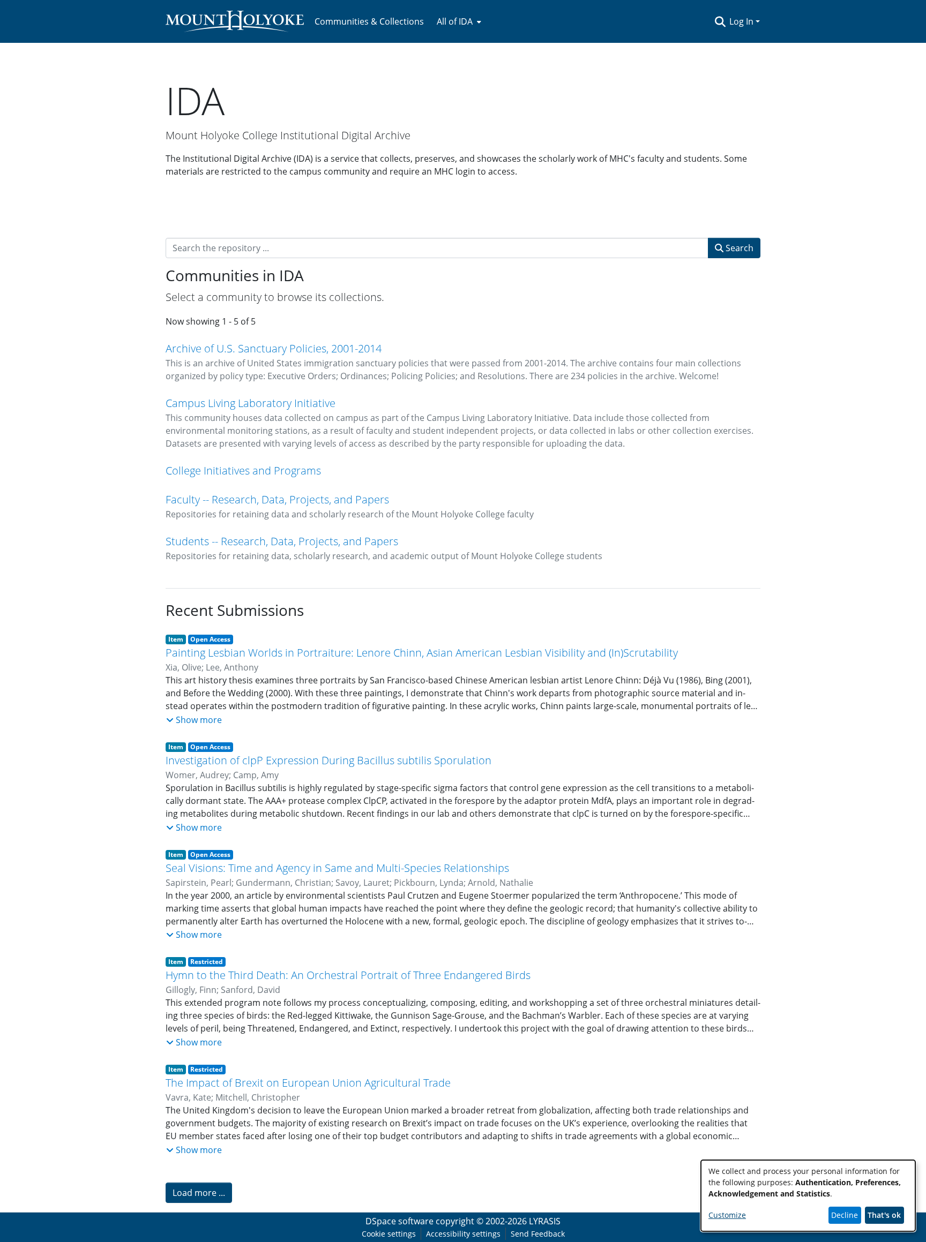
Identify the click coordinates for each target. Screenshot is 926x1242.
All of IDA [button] (455, 21)
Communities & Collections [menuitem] (369, 21)
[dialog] (808, 1195)
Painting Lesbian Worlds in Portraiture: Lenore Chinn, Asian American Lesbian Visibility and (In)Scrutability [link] (422, 652)
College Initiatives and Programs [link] (243, 470)
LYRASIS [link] (545, 1221)
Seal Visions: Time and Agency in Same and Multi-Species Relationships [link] (337, 868)
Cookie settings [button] (389, 1234)
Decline (844, 1215)
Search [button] (738, 248)
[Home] (235, 21)
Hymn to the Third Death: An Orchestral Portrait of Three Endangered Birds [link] (348, 975)
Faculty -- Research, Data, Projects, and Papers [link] (277, 499)
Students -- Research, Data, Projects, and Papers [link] (282, 541)
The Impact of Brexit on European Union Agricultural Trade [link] (308, 1082)
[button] (720, 21)
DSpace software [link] (399, 1221)
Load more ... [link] (199, 1193)
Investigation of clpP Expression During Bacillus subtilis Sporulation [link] (328, 760)
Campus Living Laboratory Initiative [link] (250, 403)
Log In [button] (742, 21)
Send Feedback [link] (538, 1234)
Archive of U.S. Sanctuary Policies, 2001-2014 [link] (274, 348)
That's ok (884, 1215)
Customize (727, 1215)
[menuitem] (458, 21)
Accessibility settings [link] (463, 1234)
